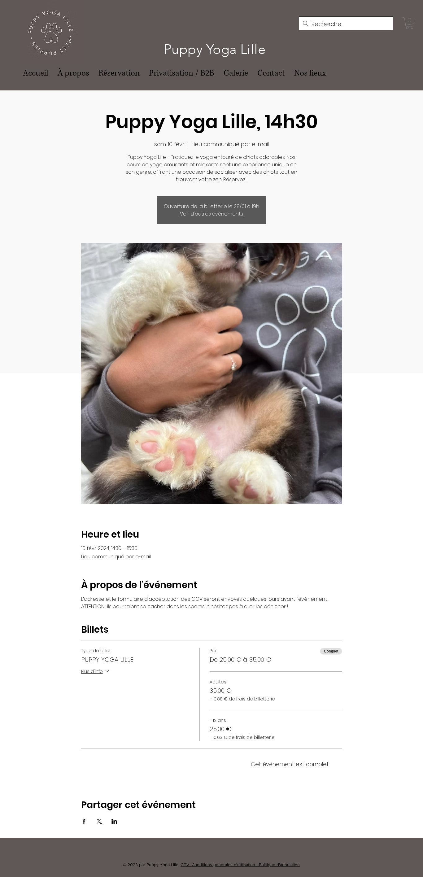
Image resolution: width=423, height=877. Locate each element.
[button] (409, 23)
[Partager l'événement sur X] (99, 821)
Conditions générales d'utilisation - (225, 864)
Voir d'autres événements (211, 213)
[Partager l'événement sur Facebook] (84, 821)
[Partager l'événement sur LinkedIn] (114, 821)
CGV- (186, 864)
